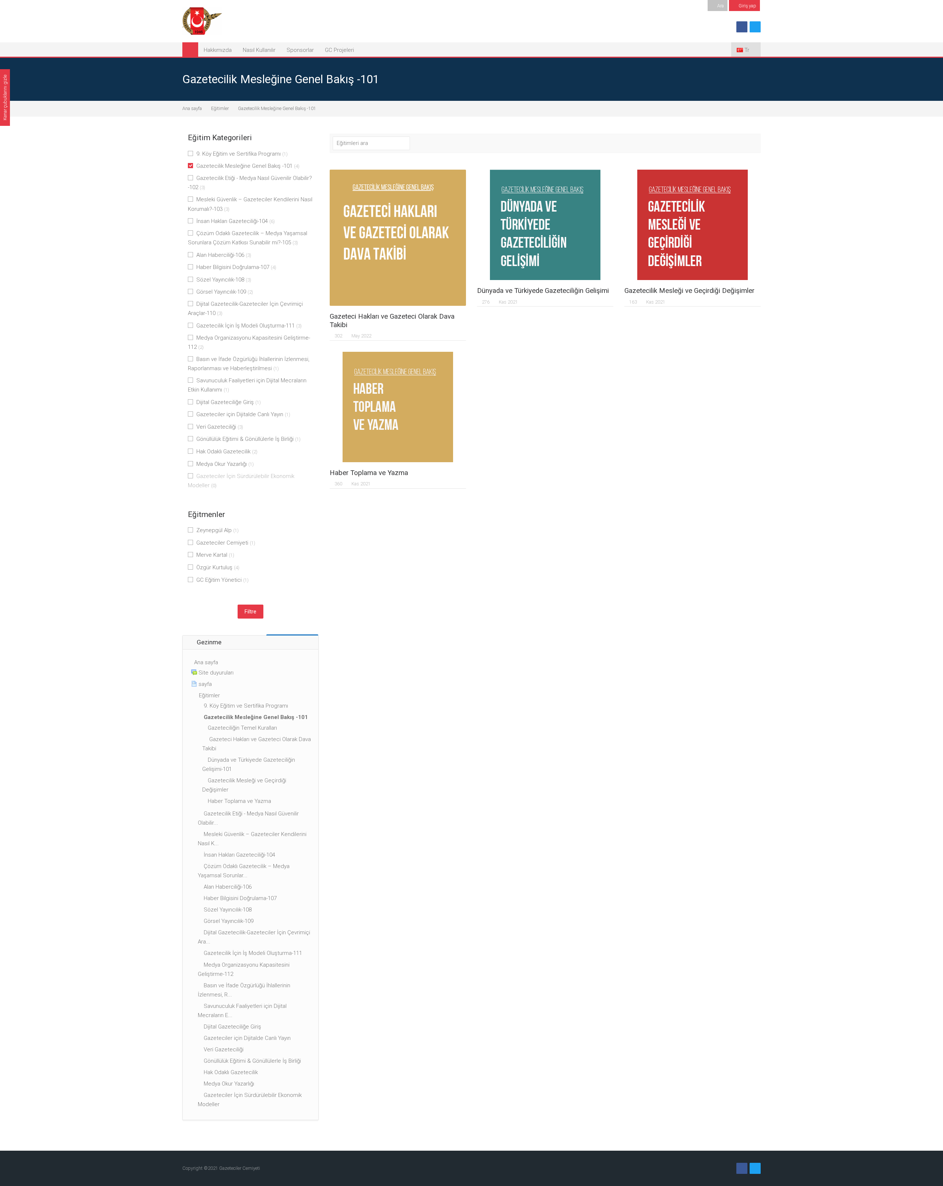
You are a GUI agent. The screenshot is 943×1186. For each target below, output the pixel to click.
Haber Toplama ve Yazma (369, 473)
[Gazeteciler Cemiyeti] (202, 20)
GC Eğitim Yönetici (222, 580)
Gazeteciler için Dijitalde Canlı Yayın (243, 414)
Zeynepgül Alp (217, 530)
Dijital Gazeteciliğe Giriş (228, 402)
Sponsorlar (300, 50)
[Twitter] (755, 26)
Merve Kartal (215, 555)
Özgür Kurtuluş (217, 567)
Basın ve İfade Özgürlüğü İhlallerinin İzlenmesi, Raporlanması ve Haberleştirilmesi (248, 364)
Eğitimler (220, 108)
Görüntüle (398, 237)
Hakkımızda (218, 50)
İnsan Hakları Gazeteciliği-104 (235, 221)
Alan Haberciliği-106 (223, 255)
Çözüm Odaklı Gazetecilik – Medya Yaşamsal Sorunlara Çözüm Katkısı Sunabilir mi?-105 (247, 238)
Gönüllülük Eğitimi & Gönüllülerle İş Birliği (248, 439)
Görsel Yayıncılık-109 (224, 291)
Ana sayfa (192, 108)
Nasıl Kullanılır (259, 50)
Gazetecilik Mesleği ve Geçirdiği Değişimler (689, 291)
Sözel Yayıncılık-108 (223, 279)
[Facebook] (741, 26)
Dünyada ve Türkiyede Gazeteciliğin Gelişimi (543, 291)
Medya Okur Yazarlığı (225, 464)
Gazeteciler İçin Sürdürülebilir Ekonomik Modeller (241, 481)
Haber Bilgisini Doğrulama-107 (236, 267)
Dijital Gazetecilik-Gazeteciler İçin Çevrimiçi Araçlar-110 (245, 308)
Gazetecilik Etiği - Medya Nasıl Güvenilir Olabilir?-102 (250, 183)
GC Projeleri (339, 50)
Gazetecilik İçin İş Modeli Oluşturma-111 (249, 325)
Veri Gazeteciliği (219, 427)
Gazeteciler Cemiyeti (225, 542)
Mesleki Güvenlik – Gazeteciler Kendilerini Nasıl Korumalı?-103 (250, 204)
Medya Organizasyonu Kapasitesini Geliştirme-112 (249, 342)
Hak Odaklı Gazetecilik (226, 451)
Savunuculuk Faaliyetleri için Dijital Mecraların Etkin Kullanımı (247, 385)
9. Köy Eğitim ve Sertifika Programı (242, 154)
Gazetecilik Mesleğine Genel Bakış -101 (277, 108)
